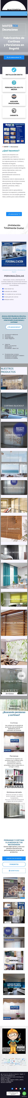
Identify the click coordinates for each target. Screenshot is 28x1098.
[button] (26, 13)
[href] (14, 1062)
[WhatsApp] (20, 1088)
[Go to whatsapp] (24, 1093)
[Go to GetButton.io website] (24, 1096)
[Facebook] (12, 1088)
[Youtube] (16, 1088)
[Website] (24, 1088)
